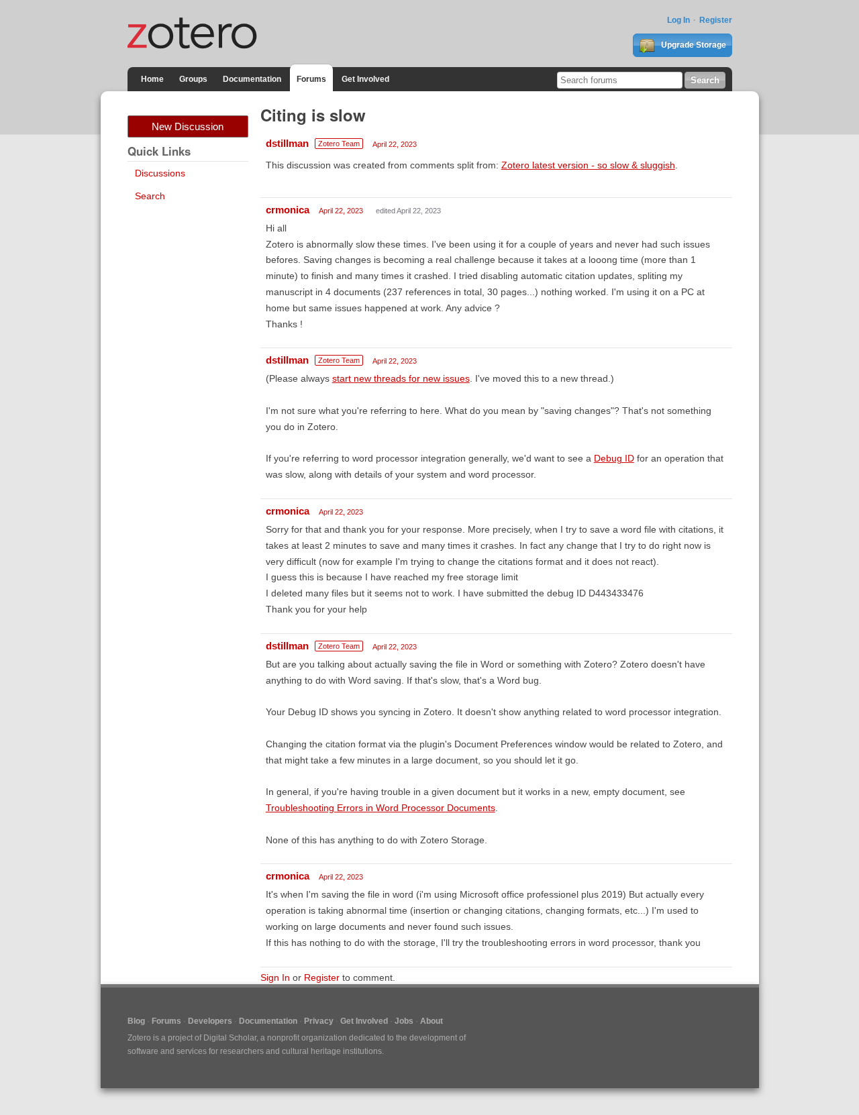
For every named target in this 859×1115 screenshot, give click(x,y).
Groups (193, 79)
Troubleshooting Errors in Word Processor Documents (380, 807)
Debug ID (614, 458)
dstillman (287, 143)
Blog (136, 1021)
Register (715, 20)
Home (152, 79)
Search (150, 196)
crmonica (287, 209)
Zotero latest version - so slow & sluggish (588, 165)
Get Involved (365, 79)
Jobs (404, 1021)
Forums (311, 79)
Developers (210, 1021)
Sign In (275, 977)
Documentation (252, 79)
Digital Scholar (229, 1038)
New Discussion (187, 126)
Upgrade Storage (692, 45)
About (431, 1021)
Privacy (319, 1021)
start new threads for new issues (401, 378)
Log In (678, 20)
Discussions (160, 173)
